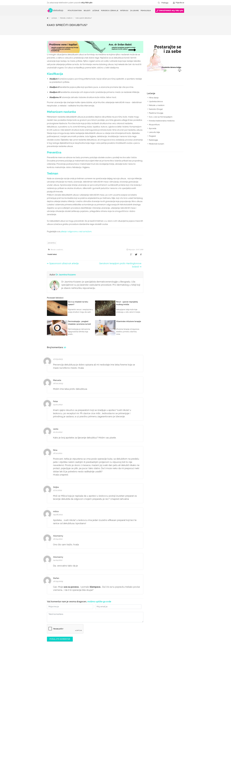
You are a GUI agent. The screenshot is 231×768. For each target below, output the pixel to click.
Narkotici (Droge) (156, 109)
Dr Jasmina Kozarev (66, 274)
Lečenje (54, 18)
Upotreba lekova (156, 101)
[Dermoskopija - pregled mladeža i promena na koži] (57, 327)
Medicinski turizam (156, 144)
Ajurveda (152, 128)
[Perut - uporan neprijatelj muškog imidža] (105, 308)
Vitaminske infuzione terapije (128, 321)
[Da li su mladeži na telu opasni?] (57, 308)
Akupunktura (154, 124)
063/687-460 (86, 3)
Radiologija (153, 140)
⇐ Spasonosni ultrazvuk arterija (63, 263)
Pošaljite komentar (60, 639)
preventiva (52, 243)
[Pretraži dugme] (158, 3)
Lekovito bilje (154, 132)
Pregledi (152, 136)
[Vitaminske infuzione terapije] (105, 327)
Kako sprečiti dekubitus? (84, 18)
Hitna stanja (153, 98)
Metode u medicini (66, 18)
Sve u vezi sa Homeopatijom (160, 117)
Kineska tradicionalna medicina (161, 121)
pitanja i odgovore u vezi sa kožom (76, 231)
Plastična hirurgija (156, 113)
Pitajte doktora (75, 10)
